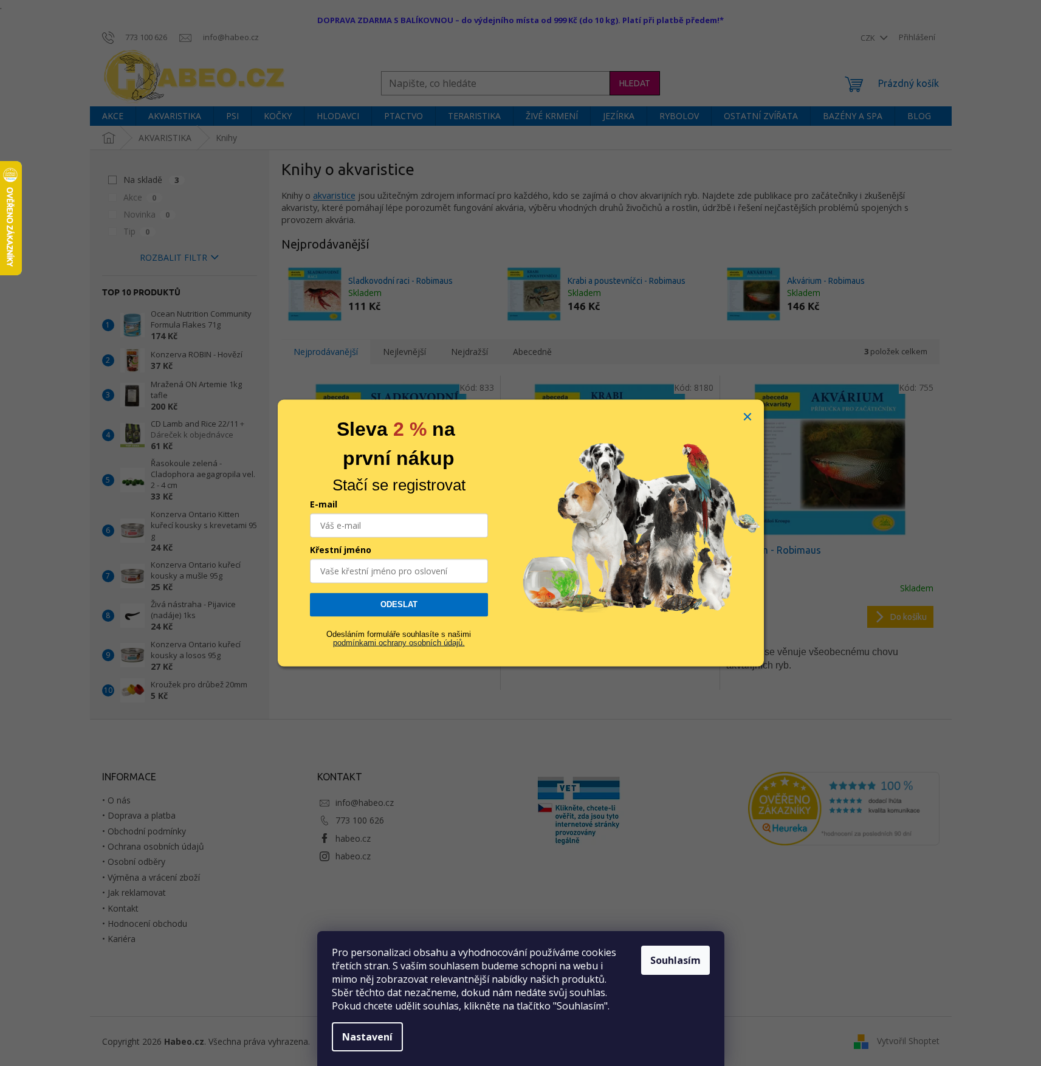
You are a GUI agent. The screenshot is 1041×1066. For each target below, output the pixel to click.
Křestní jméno (340, 549)
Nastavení (367, 1037)
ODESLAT (398, 604)
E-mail (323, 504)
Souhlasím (675, 960)
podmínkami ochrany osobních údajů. (399, 642)
